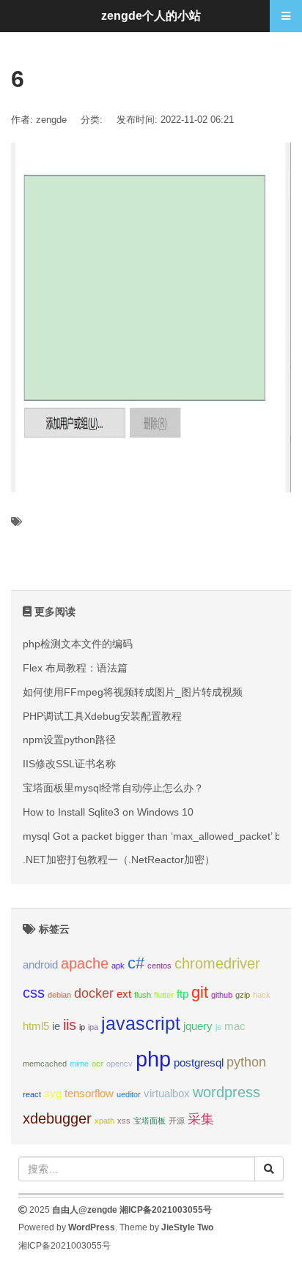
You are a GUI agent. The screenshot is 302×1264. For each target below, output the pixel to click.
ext (124, 994)
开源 (177, 1120)
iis (69, 1025)
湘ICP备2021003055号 (165, 1210)
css (34, 993)
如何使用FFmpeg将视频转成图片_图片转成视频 (133, 692)
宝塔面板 (149, 1120)
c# (136, 963)
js (218, 1027)
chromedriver (217, 963)
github (221, 994)
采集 (201, 1119)
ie (56, 1026)
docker (94, 993)
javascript (140, 1023)
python (246, 1062)
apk (118, 965)
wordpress (226, 1092)
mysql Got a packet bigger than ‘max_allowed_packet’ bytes (161, 836)
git (199, 992)
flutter (164, 994)
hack (261, 994)
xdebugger (57, 1118)
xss (123, 1120)
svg (53, 1093)
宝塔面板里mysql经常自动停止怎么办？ (113, 788)
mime (79, 1063)
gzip (242, 994)
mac (235, 1026)
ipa (93, 1027)
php (153, 1059)
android (40, 964)
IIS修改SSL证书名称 (69, 764)
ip (82, 1027)
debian (59, 994)
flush (142, 994)
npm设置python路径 (69, 739)
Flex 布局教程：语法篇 (75, 668)
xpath (104, 1120)
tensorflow (89, 1093)
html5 (36, 1026)
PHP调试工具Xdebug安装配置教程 (102, 716)
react (32, 1094)
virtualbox (167, 1093)
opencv (119, 1063)
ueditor (129, 1094)
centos (159, 965)
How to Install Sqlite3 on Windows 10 (108, 812)
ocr (97, 1063)
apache (84, 963)
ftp (182, 994)
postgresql (199, 1062)
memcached (45, 1063)
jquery (198, 1026)
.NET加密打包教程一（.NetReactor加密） (119, 859)
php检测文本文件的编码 (78, 644)
